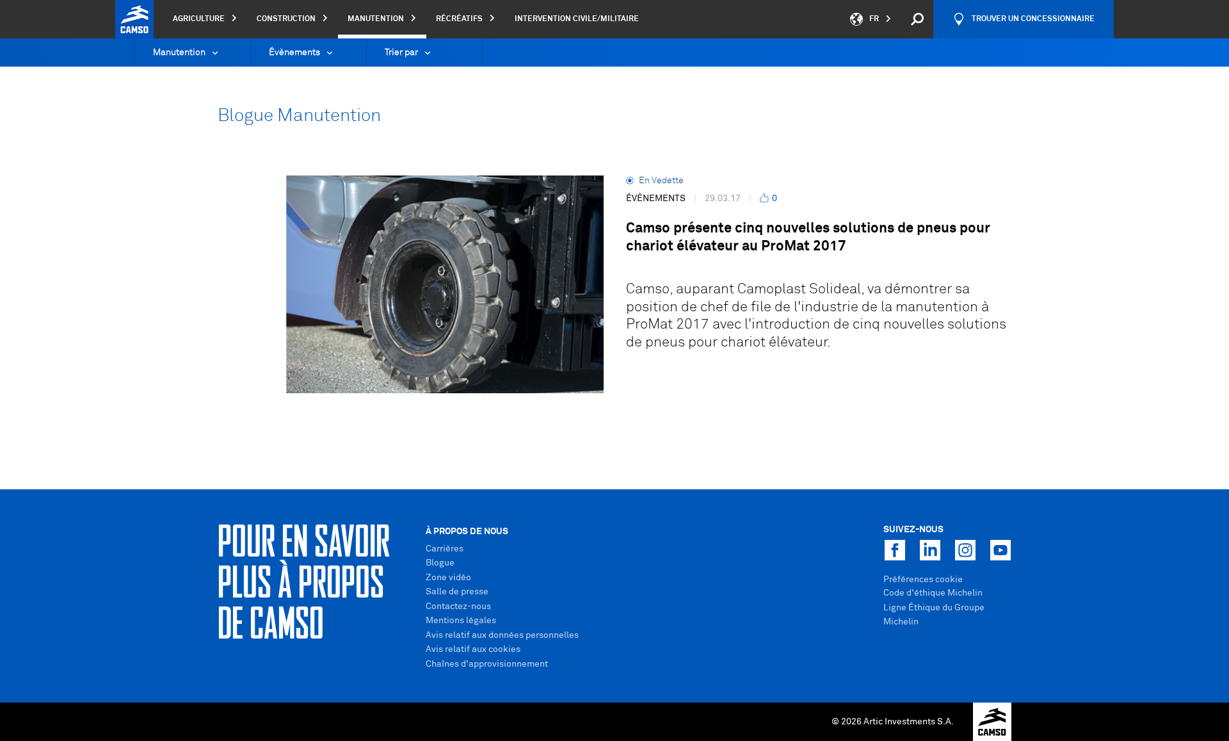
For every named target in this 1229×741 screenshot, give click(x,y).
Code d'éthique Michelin (933, 593)
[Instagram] (965, 550)
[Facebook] (895, 550)
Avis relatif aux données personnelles (502, 635)
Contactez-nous (458, 606)
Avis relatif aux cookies (473, 649)
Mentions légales (461, 620)
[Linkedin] (930, 550)
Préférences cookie (923, 579)
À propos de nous (467, 531)
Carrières (444, 548)
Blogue (440, 562)
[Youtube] (1000, 550)
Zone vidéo (448, 577)
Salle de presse (457, 591)
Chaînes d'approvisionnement (487, 664)
